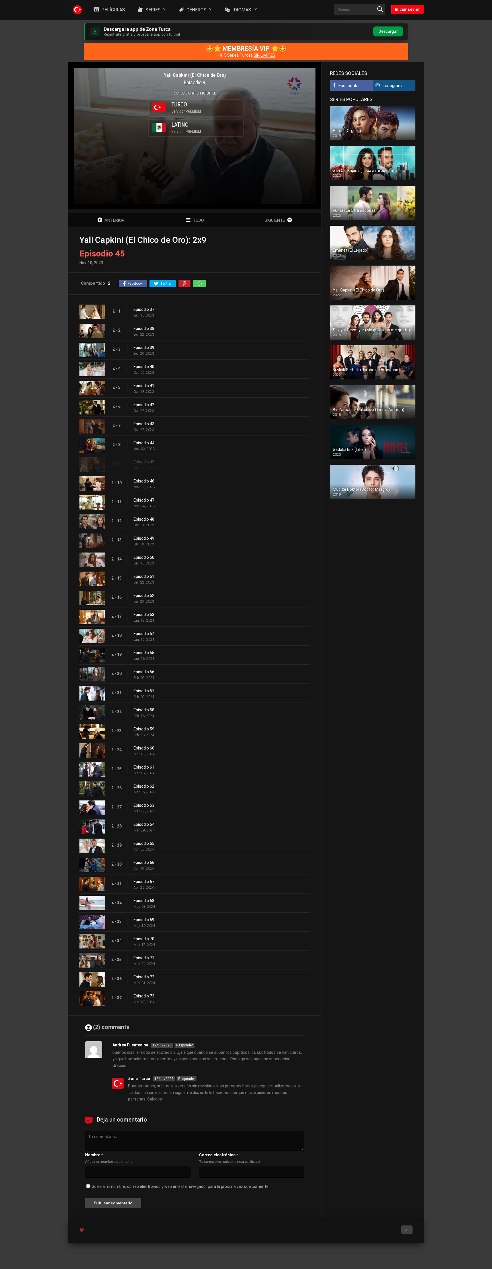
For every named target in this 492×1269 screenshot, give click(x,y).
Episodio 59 (144, 729)
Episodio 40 (144, 366)
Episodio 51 (144, 576)
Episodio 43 (144, 424)
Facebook (348, 85)
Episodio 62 (144, 786)
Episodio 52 (144, 595)
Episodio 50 (144, 557)
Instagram (392, 85)
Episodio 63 (144, 805)
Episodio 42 (144, 405)
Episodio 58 (144, 710)
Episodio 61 (144, 767)
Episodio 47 (144, 500)
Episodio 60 (144, 748)
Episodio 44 (144, 443)
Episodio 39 (144, 347)
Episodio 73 (144, 996)
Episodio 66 (144, 862)
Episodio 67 (144, 881)
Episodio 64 (144, 824)
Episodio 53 (144, 614)
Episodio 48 (144, 519)
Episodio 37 (144, 309)
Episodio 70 (144, 939)
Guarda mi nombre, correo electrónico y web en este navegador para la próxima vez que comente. (180, 1186)
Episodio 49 (144, 538)
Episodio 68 (144, 900)
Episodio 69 (144, 919)
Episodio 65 (144, 843)
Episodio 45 (144, 462)
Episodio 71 (144, 958)
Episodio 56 (144, 672)
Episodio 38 (144, 328)
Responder (184, 1045)
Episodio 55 (144, 652)
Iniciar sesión (408, 9)
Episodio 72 (144, 977)
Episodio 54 (144, 633)
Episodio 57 (144, 691)
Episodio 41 (144, 385)
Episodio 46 (144, 481)
